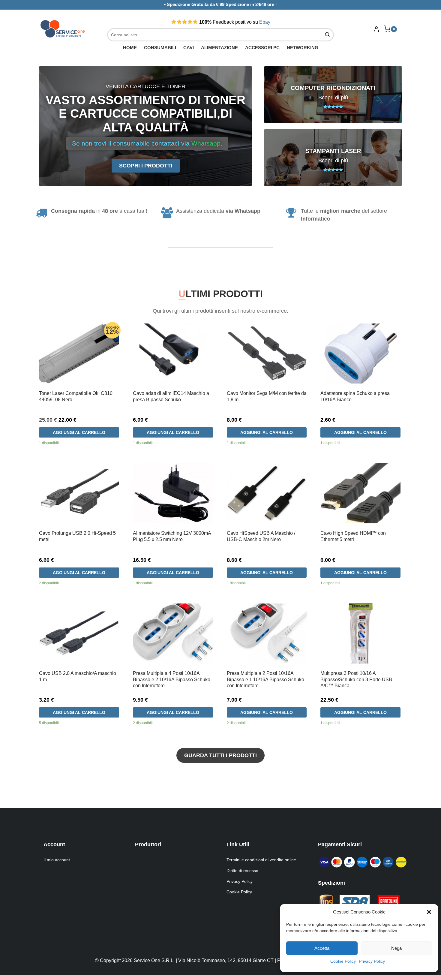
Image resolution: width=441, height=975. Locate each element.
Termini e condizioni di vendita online (261, 859)
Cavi (188, 47)
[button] (429, 912)
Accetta (321, 948)
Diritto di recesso (242, 870)
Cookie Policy (343, 961)
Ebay (264, 22)
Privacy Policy (372, 961)
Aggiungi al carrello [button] (79, 432)
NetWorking (302, 47)
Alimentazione (219, 47)
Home (130, 47)
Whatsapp (205, 143)
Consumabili (160, 47)
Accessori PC (262, 47)
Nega (396, 948)
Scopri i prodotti (145, 166)
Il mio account (57, 859)
